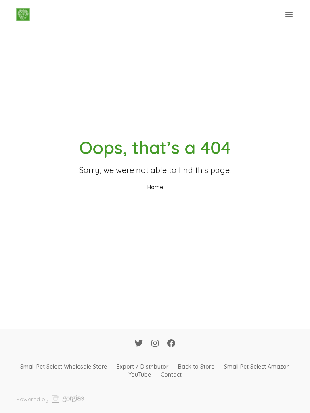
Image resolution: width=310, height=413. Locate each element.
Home (155, 187)
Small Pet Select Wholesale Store (63, 366)
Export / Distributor (142, 366)
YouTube (139, 374)
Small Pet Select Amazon (257, 366)
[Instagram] (155, 344)
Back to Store (196, 366)
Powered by (32, 399)
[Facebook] (171, 344)
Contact (171, 374)
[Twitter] (139, 344)
